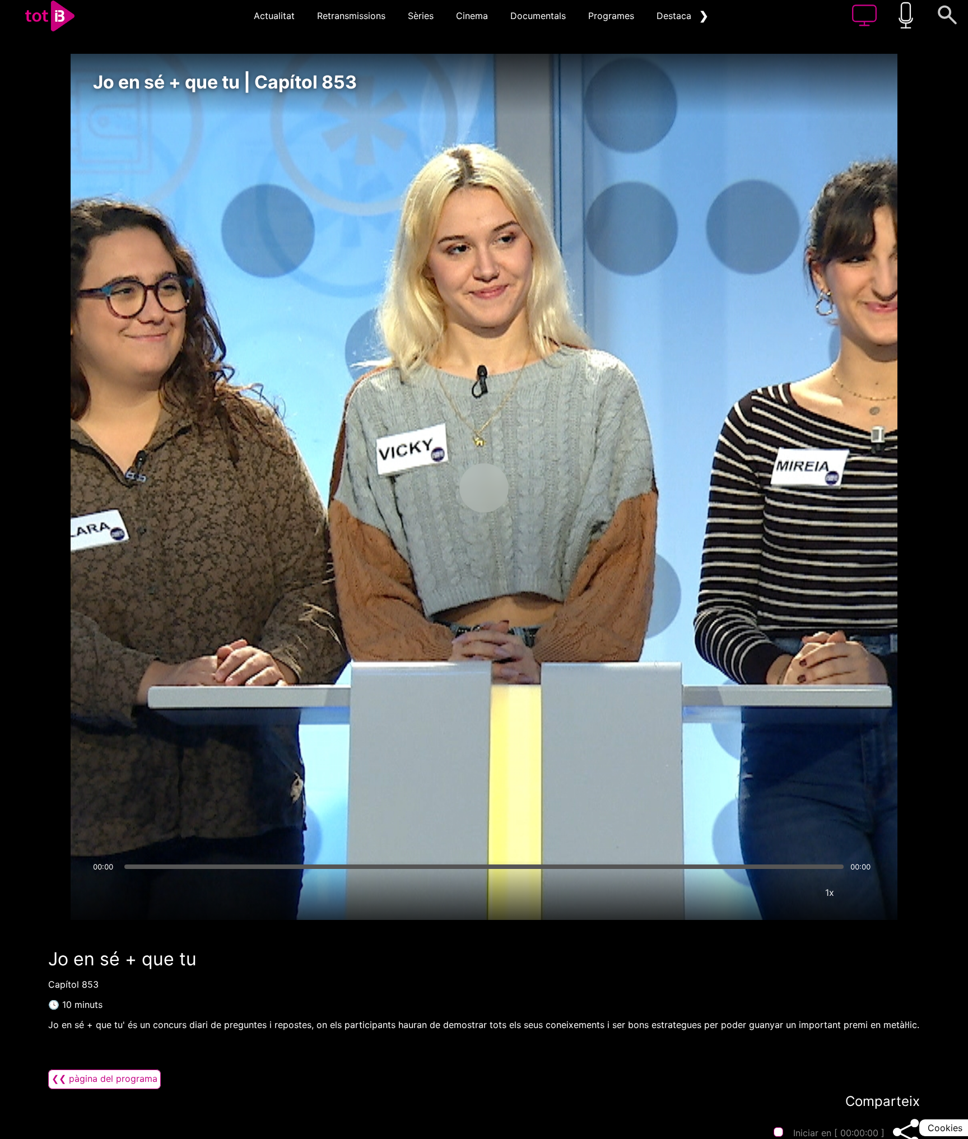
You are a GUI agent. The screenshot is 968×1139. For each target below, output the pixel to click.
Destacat (676, 15)
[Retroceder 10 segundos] (425, 488)
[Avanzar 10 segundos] (543, 488)
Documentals (538, 15)
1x (829, 892)
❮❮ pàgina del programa (104, 1078)
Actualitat (274, 15)
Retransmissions (351, 15)
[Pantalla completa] (863, 892)
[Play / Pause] (484, 488)
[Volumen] (105, 892)
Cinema (472, 15)
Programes (611, 15)
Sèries (421, 15)
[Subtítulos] (762, 892)
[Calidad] (796, 892)
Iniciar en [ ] (839, 1132)
